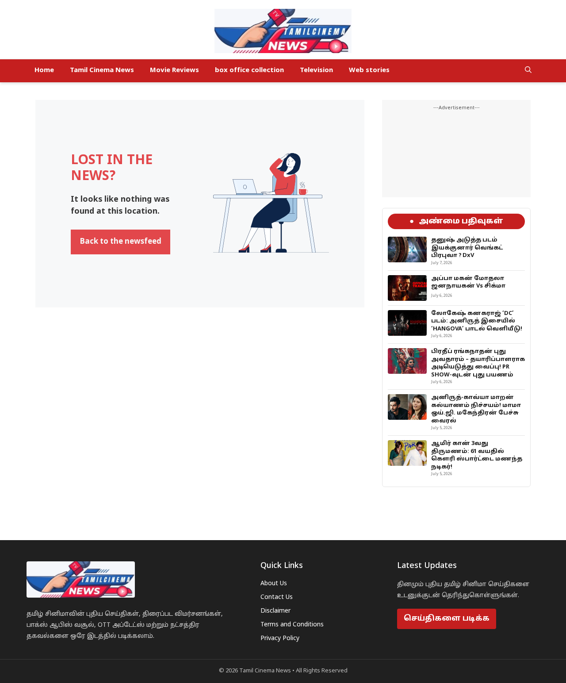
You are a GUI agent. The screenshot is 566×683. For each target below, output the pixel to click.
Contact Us (276, 597)
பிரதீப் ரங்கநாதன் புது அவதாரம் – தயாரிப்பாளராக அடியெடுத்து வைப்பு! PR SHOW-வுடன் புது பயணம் (478, 363)
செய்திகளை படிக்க (447, 618)
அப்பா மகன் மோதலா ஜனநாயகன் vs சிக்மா (468, 282)
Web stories (369, 70)
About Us (273, 583)
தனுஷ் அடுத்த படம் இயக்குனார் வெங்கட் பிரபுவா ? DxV (467, 248)
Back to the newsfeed (120, 241)
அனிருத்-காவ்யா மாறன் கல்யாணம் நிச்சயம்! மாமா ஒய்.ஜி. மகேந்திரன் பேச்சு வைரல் (476, 409)
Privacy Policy (279, 638)
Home (44, 70)
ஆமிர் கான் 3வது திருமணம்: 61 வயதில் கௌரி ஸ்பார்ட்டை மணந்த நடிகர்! (476, 455)
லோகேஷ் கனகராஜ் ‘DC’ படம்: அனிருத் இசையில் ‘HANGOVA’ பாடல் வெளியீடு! (476, 321)
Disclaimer (275, 611)
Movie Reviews (174, 70)
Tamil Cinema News (102, 70)
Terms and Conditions (292, 625)
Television (316, 70)
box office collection (249, 70)
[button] (528, 70)
